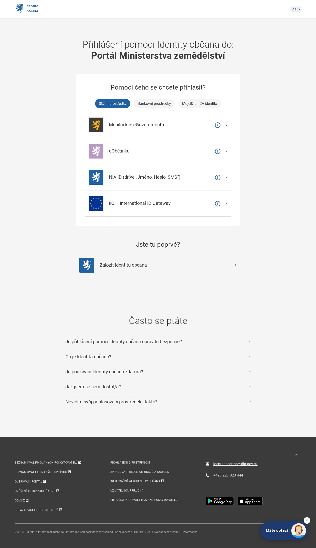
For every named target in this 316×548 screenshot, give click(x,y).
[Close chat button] (307, 520)
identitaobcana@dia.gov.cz (235, 464)
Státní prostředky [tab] (113, 103)
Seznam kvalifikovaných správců (41, 472)
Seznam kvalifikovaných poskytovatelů (46, 462)
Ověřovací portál (28, 481)
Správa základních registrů (37, 510)
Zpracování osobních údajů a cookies (139, 471)
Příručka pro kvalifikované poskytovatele (143, 499)
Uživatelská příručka (126, 490)
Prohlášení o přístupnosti (130, 462)
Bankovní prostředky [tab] (154, 103)
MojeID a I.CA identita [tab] (199, 103)
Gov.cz (20, 500)
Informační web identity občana (135, 481)
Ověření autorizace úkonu (35, 491)
